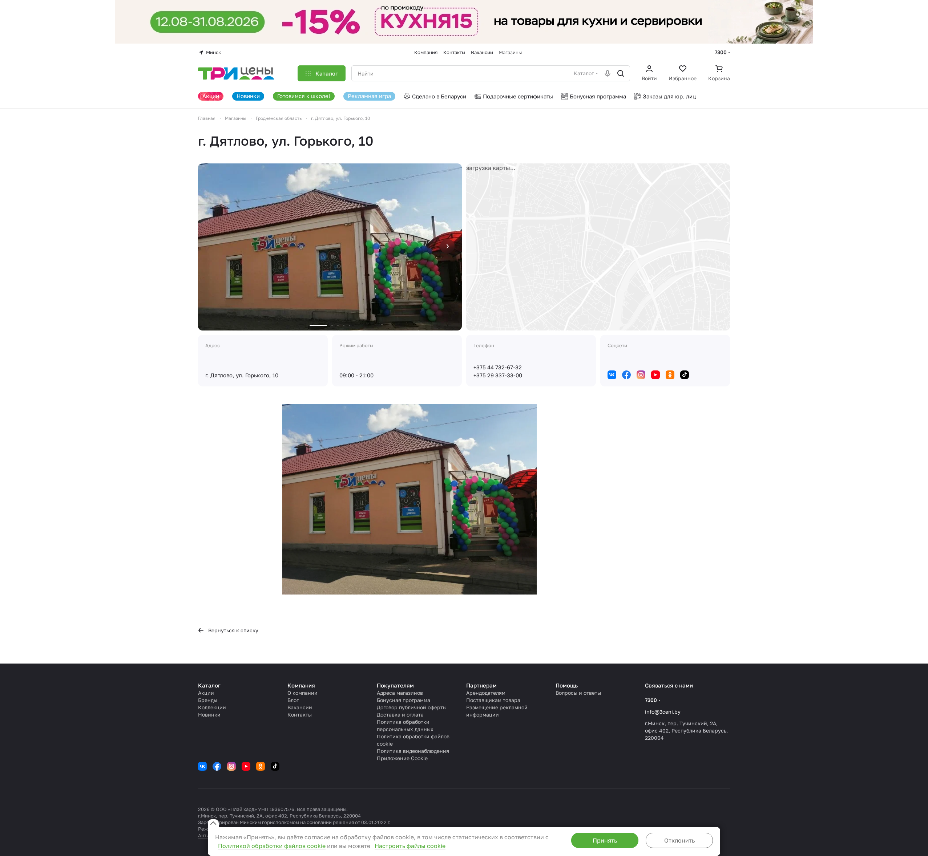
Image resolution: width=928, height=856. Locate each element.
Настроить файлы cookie (410, 845)
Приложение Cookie (402, 758)
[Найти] (620, 73)
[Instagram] (641, 374)
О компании (302, 693)
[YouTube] (655, 374)
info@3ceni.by (663, 712)
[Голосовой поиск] (607, 73)
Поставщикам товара (493, 700)
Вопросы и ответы (578, 693)
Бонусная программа (403, 700)
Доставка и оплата (400, 714)
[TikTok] (684, 374)
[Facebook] (626, 374)
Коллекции (212, 707)
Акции (206, 693)
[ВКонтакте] (612, 374)
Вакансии (299, 707)
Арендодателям (485, 693)
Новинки (209, 714)
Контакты (299, 714)
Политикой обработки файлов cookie (272, 845)
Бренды (207, 700)
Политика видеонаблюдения (413, 751)
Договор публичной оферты (412, 707)
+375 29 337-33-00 (497, 375)
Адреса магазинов (400, 693)
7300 (721, 52)
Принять (605, 840)
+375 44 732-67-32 (497, 367)
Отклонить (679, 840)
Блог (293, 700)
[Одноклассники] (670, 374)
